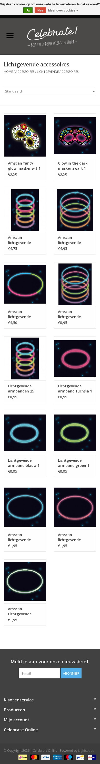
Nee (40, 10)
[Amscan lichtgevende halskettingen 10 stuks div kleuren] (75, 284)
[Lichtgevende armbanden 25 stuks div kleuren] (25, 358)
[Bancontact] (79, 757)
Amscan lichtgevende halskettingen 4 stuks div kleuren (73, 240)
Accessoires (24, 72)
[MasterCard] (33, 757)
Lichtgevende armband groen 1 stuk (73, 463)
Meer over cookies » (63, 10)
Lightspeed (86, 750)
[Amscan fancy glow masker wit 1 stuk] (25, 135)
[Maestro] (68, 757)
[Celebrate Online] (60, 35)
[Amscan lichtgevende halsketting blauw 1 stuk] (25, 507)
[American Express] (57, 757)
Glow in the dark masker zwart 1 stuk (72, 166)
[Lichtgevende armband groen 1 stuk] (75, 433)
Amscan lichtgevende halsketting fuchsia (69, 537)
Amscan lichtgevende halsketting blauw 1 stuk (24, 537)
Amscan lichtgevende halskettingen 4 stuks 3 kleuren (22, 314)
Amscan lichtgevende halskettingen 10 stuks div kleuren (73, 314)
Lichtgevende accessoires (57, 72)
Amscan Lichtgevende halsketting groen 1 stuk (24, 611)
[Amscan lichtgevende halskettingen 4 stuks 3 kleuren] (25, 284)
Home (8, 72)
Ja (28, 10)
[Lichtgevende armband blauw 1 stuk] (25, 433)
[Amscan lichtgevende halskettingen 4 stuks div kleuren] (75, 210)
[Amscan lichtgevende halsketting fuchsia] (75, 507)
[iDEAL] (22, 757)
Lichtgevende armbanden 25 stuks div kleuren (23, 389)
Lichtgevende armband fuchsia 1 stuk (75, 389)
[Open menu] (10, 35)
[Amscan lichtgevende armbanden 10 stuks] (25, 210)
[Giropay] (91, 757)
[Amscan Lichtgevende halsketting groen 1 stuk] (25, 581)
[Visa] (45, 757)
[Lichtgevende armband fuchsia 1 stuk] (75, 358)
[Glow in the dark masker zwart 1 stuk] (75, 135)
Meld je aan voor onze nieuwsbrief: (50, 661)
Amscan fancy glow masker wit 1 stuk (24, 166)
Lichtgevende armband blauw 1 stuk (23, 463)
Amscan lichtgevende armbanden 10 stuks (21, 240)
